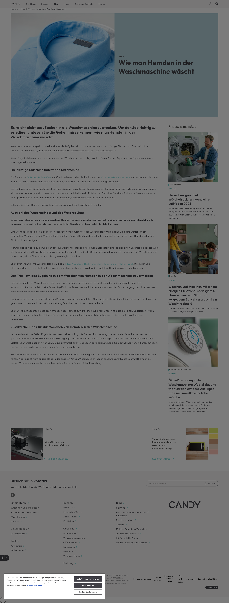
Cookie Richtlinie (34, 585)
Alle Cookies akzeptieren (88, 579)
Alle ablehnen (88, 585)
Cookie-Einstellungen (88, 592)
